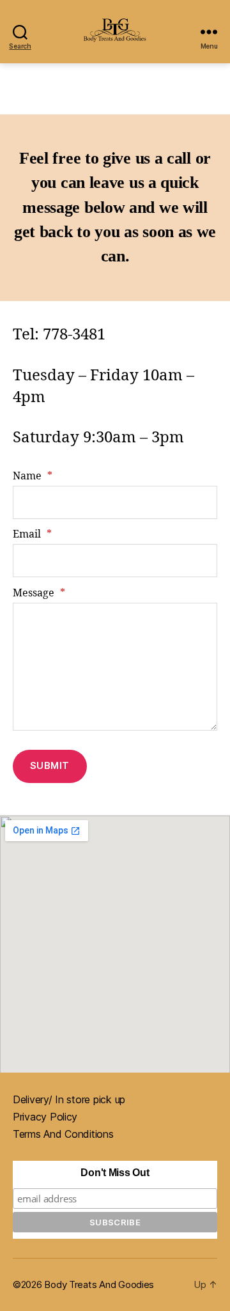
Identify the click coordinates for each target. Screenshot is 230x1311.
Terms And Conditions (63, 1134)
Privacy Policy (45, 1116)
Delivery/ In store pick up (69, 1099)
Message (39, 593)
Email (32, 534)
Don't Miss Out (114, 1172)
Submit (50, 765)
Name (32, 476)
